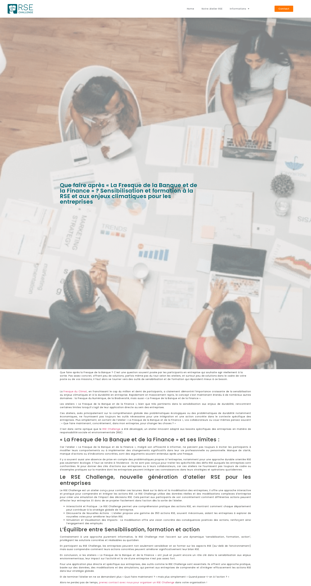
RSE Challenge (112, 429)
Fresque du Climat (75, 391)
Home (190, 8)
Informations (238, 8)
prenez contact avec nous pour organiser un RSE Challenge (136, 582)
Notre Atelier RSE (212, 8)
